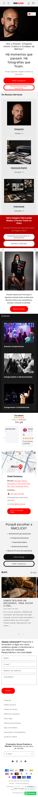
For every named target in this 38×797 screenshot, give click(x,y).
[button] (4, 3)
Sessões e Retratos (19, 244)
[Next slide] (34, 249)
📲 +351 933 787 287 (15, 494)
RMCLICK (17, 781)
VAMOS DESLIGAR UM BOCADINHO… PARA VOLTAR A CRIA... (18, 603)
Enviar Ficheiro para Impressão (19, 87)
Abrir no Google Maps (16, 511)
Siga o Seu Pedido (10, 727)
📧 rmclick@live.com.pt (16, 504)
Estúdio (18, 133)
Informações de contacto (20, 792)
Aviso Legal (8, 718)
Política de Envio (10, 705)
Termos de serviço (10, 709)
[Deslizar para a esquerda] (14, 634)
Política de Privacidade (12, 723)
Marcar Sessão (19, 309)
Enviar (8, 691)
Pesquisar (7, 700)
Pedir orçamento (19, 564)
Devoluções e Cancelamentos (14, 732)
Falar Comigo (19, 557)
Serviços (18, 172)
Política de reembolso (12, 714)
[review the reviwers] (17, 435)
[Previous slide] (3, 249)
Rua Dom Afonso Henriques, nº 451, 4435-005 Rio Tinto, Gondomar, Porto (18, 483)
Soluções (18, 211)
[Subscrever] (31, 753)
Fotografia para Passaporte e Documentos (19, 237)
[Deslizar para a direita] (23, 634)
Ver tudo (33, 572)
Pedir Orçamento (19, 81)
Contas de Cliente (10, 737)
